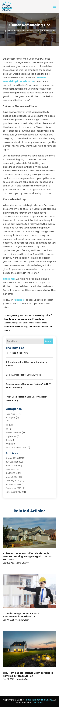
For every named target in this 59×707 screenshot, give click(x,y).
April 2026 (10, 473)
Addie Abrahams (16, 30)
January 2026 (12, 484)
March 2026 (11, 477)
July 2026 (10, 462)
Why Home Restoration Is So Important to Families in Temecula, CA (28, 674)
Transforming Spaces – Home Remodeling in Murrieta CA (21, 615)
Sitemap (38, 702)
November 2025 (13, 492)
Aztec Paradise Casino (16, 447)
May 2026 (10, 469)
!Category (10, 417)
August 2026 (12, 458)
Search (48, 341)
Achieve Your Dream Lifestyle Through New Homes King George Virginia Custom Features (27, 556)
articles (9, 443)
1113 (7, 425)
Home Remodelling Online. (39, 699)
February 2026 (12, 480)
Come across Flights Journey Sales (23, 374)
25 (7, 428)
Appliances (11, 436)
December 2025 (13, 488)
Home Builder (48, 30)
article (9, 440)
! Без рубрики (12, 413)
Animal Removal (13, 432)
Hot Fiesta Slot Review (17, 352)
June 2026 (11, 465)
